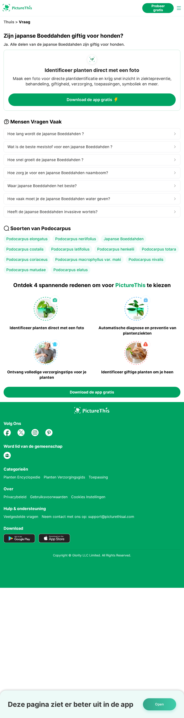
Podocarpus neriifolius (75, 239)
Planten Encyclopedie (22, 477)
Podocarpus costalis (25, 249)
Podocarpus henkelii (115, 249)
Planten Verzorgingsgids (64, 477)
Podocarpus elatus (70, 270)
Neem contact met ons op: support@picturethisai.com (88, 516)
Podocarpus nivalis (146, 259)
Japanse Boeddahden (124, 239)
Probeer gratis (158, 8)
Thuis (9, 22)
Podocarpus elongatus (27, 239)
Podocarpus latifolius (70, 249)
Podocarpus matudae (26, 270)
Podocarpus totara (159, 249)
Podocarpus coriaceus (27, 259)
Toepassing (98, 477)
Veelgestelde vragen (21, 516)
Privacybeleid (15, 497)
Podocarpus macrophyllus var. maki (88, 259)
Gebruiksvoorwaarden (49, 497)
